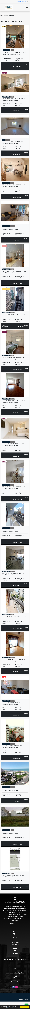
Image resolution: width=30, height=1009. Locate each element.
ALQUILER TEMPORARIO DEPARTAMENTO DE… (13, 443)
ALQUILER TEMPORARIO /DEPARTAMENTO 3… (13, 789)
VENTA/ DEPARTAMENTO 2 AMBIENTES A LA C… (14, 185)
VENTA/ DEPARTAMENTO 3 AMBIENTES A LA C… (14, 271)
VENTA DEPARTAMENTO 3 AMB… (15, 52)
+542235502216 (15, 944)
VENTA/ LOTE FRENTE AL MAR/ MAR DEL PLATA (14, 832)
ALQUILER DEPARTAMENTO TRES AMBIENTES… (13, 400)
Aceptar (24, 1006)
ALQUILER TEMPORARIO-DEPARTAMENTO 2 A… (13, 314)
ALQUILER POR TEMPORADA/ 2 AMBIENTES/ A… (14, 573)
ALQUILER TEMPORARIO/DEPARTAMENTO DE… (13, 228)
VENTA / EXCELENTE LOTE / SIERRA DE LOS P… (13, 875)
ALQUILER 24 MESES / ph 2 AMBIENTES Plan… (14, 141)
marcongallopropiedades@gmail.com (15, 973)
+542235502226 (15, 942)
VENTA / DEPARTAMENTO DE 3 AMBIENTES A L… (14, 530)
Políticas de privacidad (15, 923)
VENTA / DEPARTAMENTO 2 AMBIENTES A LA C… (14, 98)
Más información (10, 1007)
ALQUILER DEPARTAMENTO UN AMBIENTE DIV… (13, 659)
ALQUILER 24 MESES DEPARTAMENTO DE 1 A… (13, 745)
